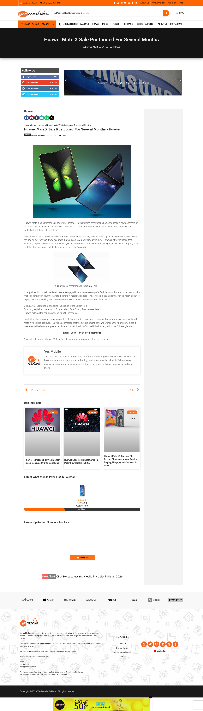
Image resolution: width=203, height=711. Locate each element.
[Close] (155, 324)
